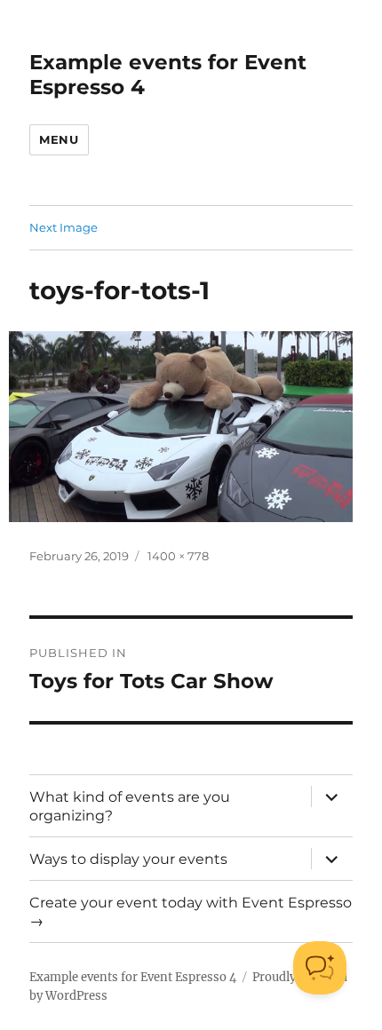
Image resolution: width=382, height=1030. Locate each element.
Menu (58, 139)
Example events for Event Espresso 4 (132, 977)
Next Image (63, 227)
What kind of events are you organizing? (129, 806)
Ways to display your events (128, 859)
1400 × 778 (178, 556)
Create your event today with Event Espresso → (190, 912)
